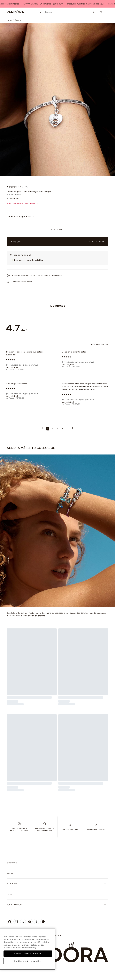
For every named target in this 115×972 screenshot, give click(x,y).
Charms (17, 20)
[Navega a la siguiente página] (73, 429)
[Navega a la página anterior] (42, 429)
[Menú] (107, 12)
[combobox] (100, 345)
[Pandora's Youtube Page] (30, 921)
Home (9, 20)
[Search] (41, 12)
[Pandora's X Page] (23, 921)
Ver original (12, 367)
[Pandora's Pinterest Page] (43, 921)
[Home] (15, 12)
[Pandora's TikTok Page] (36, 921)
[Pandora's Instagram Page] (16, 921)
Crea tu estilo (57, 230)
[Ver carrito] (100, 12)
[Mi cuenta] (94, 12)
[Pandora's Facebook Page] (9, 921)
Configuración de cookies (27, 961)
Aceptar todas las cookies (27, 953)
